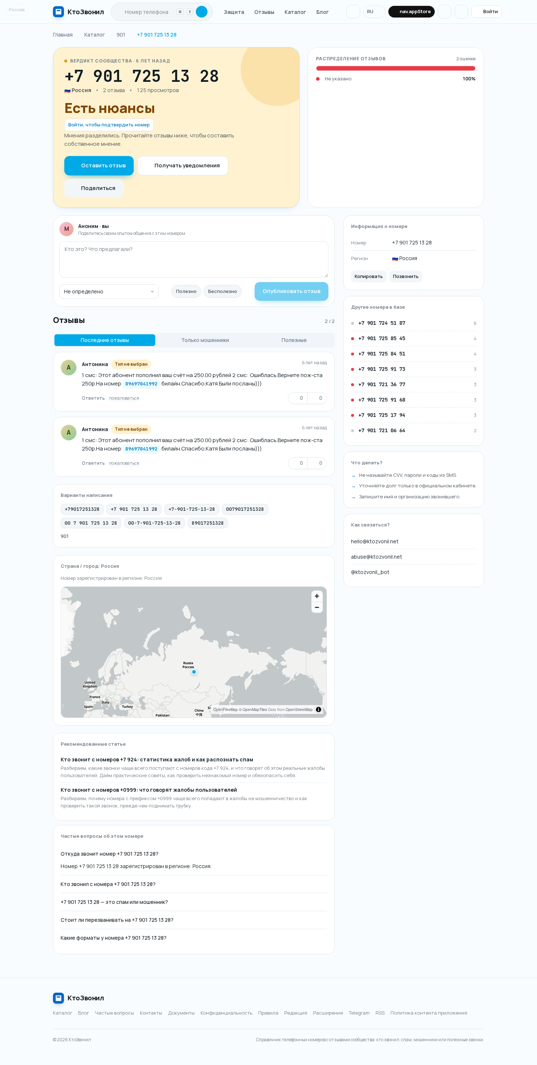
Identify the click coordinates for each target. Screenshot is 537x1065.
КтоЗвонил (86, 997)
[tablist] (194, 340)
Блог (322, 11)
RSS (380, 1012)
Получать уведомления (187, 165)
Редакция (295, 1012)
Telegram (359, 1012)
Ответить (93, 398)
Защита (234, 11)
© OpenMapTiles (253, 709)
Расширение (328, 1012)
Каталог (295, 11)
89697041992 (141, 384)
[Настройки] (461, 12)
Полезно (186, 291)
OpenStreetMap (299, 709)
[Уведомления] (353, 12)
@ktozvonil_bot (370, 571)
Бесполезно (222, 291)
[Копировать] (227, 76)
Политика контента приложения (429, 1012)
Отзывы (264, 11)
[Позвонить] (241, 76)
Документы (181, 1012)
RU (370, 11)
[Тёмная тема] (445, 12)
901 (64, 536)
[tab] (104, 340)
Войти (490, 11)
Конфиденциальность (226, 1012)
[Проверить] (201, 12)
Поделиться (98, 188)
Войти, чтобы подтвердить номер (109, 124)
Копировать (369, 276)
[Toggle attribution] (318, 709)
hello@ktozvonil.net (375, 541)
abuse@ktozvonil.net (376, 556)
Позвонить (406, 276)
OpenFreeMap (225, 709)
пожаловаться (124, 398)
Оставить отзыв (103, 165)
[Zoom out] (317, 607)
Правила (268, 1012)
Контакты (151, 1012)
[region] (194, 652)
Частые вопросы (114, 1012)
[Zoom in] (317, 596)
